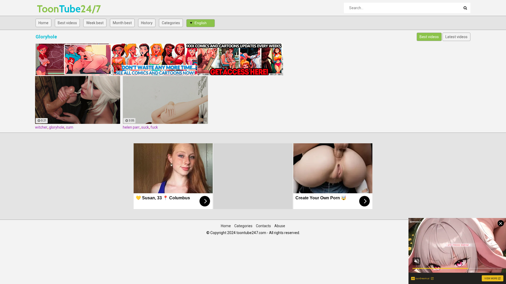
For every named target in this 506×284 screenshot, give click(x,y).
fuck (154, 127)
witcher (41, 127)
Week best (95, 23)
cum (69, 127)
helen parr (131, 127)
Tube (51, 9)
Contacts (263, 226)
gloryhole (56, 127)
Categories (171, 23)
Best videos (67, 23)
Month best (122, 23)
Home (43, 23)
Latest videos (456, 37)
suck (145, 127)
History (147, 23)
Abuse (279, 226)
